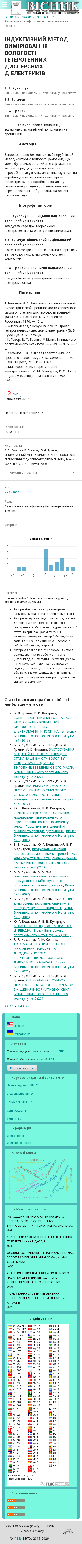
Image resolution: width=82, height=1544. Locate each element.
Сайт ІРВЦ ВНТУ (17, 1111)
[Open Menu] (4, 4)
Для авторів (15, 1136)
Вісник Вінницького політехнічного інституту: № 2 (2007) (44, 889)
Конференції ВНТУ (19, 1102)
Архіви (26, 16)
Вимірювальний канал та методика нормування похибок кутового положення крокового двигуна (41, 880)
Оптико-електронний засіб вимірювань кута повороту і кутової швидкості (45, 903)
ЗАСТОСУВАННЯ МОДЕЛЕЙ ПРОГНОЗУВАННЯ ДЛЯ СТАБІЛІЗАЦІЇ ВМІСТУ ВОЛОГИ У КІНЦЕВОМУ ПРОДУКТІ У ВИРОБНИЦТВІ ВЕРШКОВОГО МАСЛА (44, 758)
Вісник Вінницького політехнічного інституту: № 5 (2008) (45, 835)
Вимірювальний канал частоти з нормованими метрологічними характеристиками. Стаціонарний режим (45, 853)
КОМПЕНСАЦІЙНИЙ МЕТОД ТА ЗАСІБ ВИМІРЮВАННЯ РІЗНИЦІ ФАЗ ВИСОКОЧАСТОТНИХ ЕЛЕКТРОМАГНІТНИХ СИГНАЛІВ (43, 724)
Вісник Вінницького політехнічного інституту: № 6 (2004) (42, 864)
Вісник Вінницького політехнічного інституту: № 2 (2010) (42, 932)
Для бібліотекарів (20, 1143)
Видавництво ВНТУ (20, 1094)
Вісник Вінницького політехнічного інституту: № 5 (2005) (44, 912)
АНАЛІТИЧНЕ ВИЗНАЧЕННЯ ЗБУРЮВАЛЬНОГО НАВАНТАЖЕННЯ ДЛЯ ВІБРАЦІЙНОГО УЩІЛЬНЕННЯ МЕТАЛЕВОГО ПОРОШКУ (38, 1277)
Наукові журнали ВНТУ (22, 1085)
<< (6, 1006)
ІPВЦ (18, 1538)
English (20, 1026)
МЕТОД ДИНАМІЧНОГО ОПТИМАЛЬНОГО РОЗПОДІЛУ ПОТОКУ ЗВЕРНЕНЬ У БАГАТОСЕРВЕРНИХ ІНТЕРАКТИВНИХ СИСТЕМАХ (40, 1221)
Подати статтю (22, 1068)
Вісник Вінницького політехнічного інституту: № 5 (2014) (41, 996)
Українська (22, 1034)
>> (27, 1006)
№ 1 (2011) (43, 16)
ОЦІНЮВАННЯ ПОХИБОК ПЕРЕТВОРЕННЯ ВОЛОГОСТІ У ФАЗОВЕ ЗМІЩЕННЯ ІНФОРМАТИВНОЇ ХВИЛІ (44, 984)
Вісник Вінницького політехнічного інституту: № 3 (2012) (41, 774)
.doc (54, 1051)
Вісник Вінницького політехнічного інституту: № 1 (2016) (45, 735)
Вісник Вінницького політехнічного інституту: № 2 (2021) (44, 966)
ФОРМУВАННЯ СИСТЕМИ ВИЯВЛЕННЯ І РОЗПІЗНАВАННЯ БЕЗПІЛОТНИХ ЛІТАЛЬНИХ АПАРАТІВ (36, 1298)
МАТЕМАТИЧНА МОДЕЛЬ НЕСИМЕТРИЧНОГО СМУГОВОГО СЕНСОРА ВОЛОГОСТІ (40, 790)
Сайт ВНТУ (14, 1119)
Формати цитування (22, 472)
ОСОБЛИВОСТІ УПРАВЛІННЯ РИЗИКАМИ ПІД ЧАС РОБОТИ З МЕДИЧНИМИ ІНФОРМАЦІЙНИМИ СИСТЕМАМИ (40, 1257)
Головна (10, 16)
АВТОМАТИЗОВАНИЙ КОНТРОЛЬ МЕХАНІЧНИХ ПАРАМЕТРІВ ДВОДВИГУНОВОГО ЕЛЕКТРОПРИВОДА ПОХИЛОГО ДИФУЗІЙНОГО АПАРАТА (40, 953)
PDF (15, 393)
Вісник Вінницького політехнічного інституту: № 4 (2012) (44, 799)
